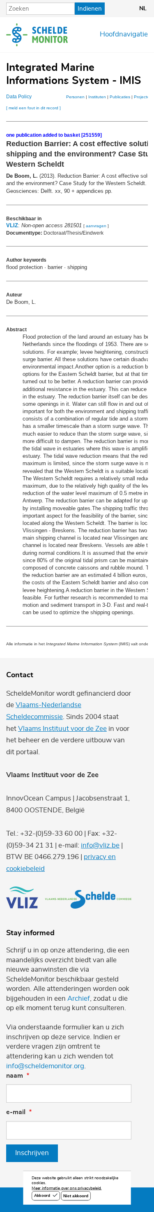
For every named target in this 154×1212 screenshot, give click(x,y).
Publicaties (120, 97)
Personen (75, 97)
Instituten (97, 97)
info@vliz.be (100, 845)
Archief (78, 998)
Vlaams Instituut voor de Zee (62, 729)
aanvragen (96, 226)
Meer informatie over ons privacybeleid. (66, 1189)
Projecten (143, 97)
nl (143, 8)
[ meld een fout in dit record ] (33, 108)
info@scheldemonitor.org (45, 1066)
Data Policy (19, 96)
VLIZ (12, 225)
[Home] (37, 34)
